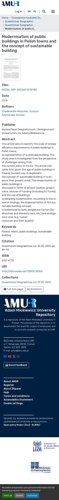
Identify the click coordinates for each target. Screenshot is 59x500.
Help (6, 392)
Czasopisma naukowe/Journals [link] (26, 17)
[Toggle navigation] (53, 11)
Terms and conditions (17, 396)
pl (34, 11)
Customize (32, 495)
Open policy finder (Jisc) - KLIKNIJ (22, 425)
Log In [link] (18, 11)
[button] (10, 3)
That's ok (8, 495)
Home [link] (5, 17)
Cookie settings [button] (13, 403)
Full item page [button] (14, 289)
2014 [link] (4, 100)
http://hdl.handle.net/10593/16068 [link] (22, 271)
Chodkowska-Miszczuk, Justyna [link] (20, 111)
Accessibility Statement (18, 399)
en (29, 11)
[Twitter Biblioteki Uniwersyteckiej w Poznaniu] (14, 356)
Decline (19, 495)
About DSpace (12, 388)
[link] (29, 90)
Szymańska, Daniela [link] (13, 115)
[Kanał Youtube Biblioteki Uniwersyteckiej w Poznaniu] (9, 356)
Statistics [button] (36, 289)
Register (9, 385)
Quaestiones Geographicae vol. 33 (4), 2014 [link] (20, 25)
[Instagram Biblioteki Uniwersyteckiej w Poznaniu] (18, 356)
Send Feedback (17, 365)
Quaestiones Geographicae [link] (20, 21)
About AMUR (11, 381)
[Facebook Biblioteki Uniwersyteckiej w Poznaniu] (5, 356)
